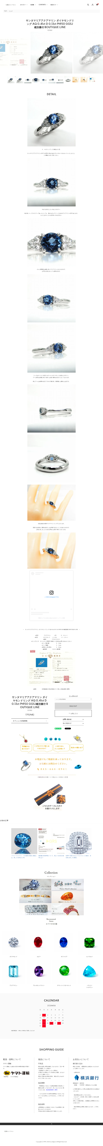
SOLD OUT (73, 706)
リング (10, 11)
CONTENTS (42, 4)
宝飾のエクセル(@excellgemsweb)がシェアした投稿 (51, 618)
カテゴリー (23, 4)
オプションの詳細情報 (20, 721)
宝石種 (32, 4)
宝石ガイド (53, 4)
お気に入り (74, 713)
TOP (5, 11)
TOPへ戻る (51, 1124)
